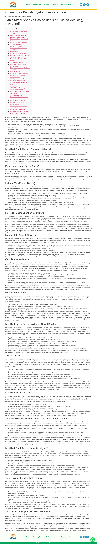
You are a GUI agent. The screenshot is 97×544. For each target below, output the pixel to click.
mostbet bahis (22, 163)
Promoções (37, 4)
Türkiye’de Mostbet (15, 71)
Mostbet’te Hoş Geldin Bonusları (19, 73)
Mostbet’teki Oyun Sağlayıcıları (18, 42)
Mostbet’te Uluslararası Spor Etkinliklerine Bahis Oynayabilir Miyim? (18, 82)
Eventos (55, 4)
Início (28, 4)
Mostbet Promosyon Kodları (18, 53)
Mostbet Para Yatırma (16, 46)
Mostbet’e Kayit (14, 86)
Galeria (46, 4)
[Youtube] (87, 4)
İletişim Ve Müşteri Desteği (17, 37)
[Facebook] (81, 4)
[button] (92, 539)
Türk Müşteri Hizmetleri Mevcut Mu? (20, 79)
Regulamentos (66, 4)
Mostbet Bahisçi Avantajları (17, 75)
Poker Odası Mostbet (16, 95)
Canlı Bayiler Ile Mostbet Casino (19, 62)
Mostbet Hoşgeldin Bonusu (17, 100)
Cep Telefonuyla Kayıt (16, 44)
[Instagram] (84, 4)
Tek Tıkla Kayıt (14, 51)
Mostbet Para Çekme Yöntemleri (19, 109)
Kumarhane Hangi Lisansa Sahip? (19, 35)
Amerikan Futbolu (15, 77)
